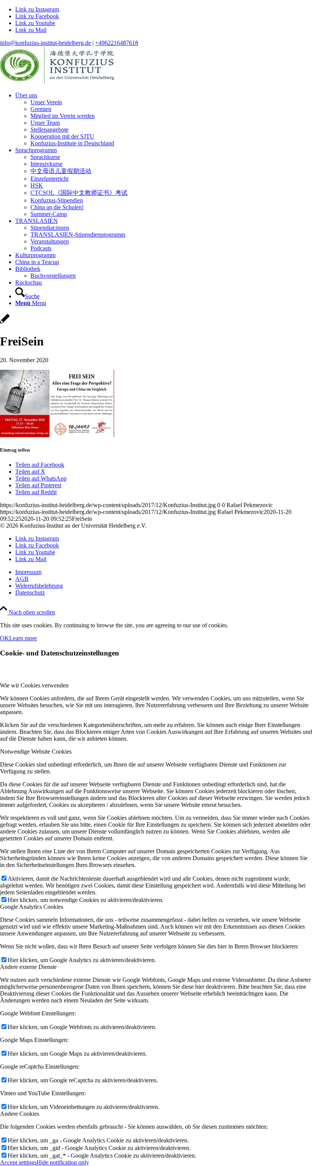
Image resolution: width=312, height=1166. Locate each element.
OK (4, 638)
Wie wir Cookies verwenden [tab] (34, 685)
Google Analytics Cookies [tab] (31, 907)
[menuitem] (163, 119)
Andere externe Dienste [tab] (28, 967)
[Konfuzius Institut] (57, 82)
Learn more (23, 638)
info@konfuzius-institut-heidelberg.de (45, 43)
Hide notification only (63, 1162)
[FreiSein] (5, 323)
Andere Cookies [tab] (19, 1113)
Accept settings (18, 1162)
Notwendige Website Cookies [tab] (36, 751)
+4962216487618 (116, 43)
